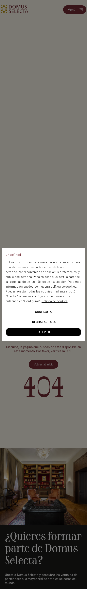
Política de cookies (54, 301)
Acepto (44, 332)
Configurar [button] (44, 312)
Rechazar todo (44, 322)
